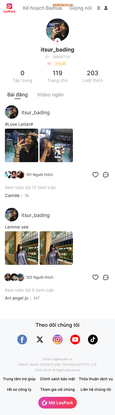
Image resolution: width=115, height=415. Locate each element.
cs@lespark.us (62, 359)
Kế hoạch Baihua (42, 8)
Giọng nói (80, 8)
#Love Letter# (19, 124)
